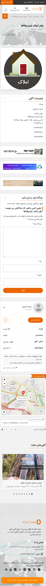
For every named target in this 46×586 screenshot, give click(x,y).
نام (40, 261)
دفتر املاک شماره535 (32, 26)
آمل (23, 467)
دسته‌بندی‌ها (26, 10)
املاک (30, 17)
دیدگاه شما (37, 223)
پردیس (33, 29)
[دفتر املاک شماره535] (23, 392)
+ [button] (4, 379)
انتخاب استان (6, 2)
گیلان (39, 467)
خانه (42, 17)
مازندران (35, 467)
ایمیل (39, 275)
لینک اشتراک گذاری (35, 419)
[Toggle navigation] (5, 10)
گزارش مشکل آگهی (9, 368)
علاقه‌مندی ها (28, 2)
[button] (23, 99)
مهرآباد (26, 467)
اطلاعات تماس (35, 320)
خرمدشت (30, 467)
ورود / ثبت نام (39, 2)
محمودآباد (19, 467)
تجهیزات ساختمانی (20, 486)
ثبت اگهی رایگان (14, 10)
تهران (40, 29)
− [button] (4, 383)
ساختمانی (36, 17)
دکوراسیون (10, 486)
